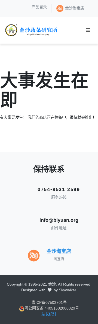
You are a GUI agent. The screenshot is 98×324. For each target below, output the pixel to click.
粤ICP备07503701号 (49, 302)
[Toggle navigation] (88, 30)
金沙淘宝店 (74, 8)
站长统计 (49, 314)
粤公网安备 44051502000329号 (51, 308)
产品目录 (39, 7)
